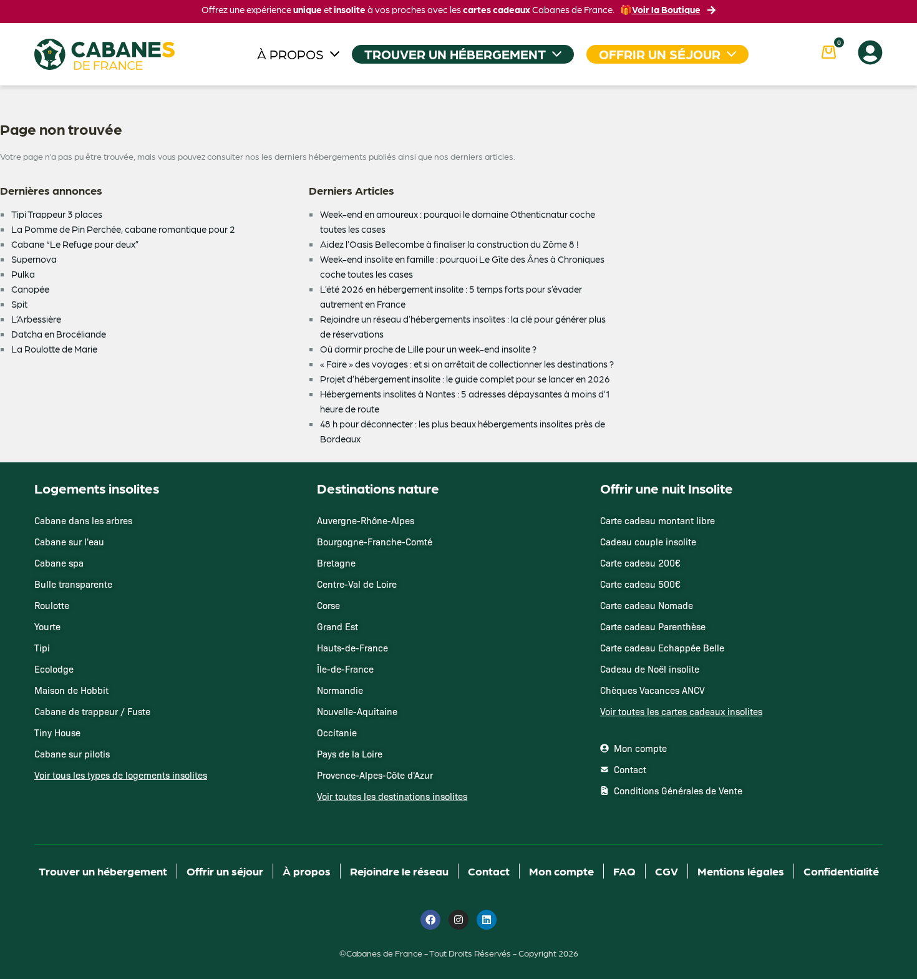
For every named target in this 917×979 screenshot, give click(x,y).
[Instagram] (458, 920)
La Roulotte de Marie (54, 349)
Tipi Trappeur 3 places (56, 214)
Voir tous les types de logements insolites (120, 775)
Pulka (23, 274)
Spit (19, 304)
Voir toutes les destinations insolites (392, 796)
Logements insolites (96, 488)
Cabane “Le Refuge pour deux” (75, 244)
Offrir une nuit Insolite (666, 488)
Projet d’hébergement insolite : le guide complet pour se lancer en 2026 (465, 379)
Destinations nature (378, 488)
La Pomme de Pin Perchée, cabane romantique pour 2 (123, 229)
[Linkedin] (487, 920)
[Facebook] (430, 920)
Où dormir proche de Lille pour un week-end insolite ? (428, 349)
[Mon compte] (870, 52)
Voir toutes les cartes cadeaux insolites (681, 711)
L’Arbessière (36, 319)
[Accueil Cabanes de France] (104, 54)
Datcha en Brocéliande (58, 334)
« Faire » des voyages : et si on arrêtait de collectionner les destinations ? (467, 364)
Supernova (34, 259)
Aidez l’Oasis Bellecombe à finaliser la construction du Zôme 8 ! (449, 244)
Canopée (30, 289)
